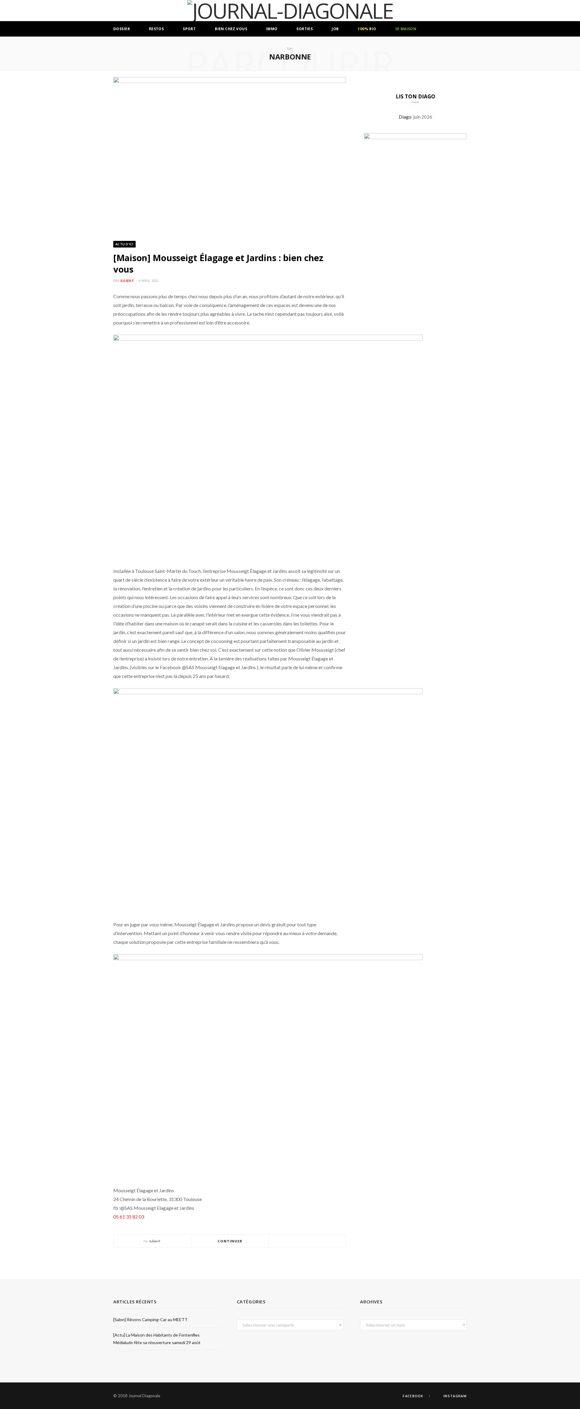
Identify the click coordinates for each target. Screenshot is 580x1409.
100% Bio (367, 28)
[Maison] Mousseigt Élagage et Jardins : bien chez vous (218, 263)
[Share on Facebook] (299, 1241)
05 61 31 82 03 (128, 1216)
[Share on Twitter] (307, 1241)
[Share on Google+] (314, 1241)
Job (335, 28)
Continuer (230, 1241)
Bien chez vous (231, 28)
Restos (156, 28)
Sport (189, 28)
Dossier (121, 28)
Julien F (127, 281)
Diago (406, 117)
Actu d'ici (124, 244)
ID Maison (406, 28)
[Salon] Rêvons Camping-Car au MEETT (150, 1319)
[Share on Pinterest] (321, 1241)
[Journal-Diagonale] (290, 10)
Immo (272, 28)
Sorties (304, 28)
